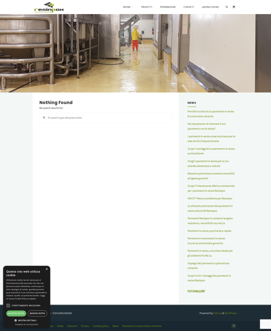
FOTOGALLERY (196, 291)
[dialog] (26, 297)
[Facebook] (233, 7)
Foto (50, 326)
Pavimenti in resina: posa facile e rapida (209, 231)
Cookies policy (101, 326)
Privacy (85, 326)
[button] (26, 320)
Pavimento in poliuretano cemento (142, 326)
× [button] (46, 269)
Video (60, 326)
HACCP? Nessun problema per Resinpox (210, 198)
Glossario (72, 326)
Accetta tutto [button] (16, 313)
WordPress (231, 313)
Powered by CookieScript (26, 324)
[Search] (226, 7)
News (115, 326)
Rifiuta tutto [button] (37, 313)
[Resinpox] (49, 7)
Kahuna (217, 313)
